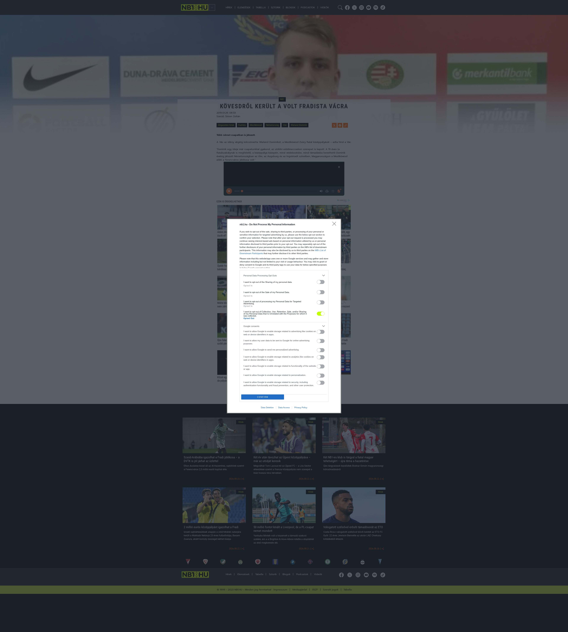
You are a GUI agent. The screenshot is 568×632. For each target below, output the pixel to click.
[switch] (321, 282)
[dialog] (284, 316)
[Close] (335, 224)
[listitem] (284, 275)
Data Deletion (267, 407)
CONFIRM (262, 397)
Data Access (284, 407)
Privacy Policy (300, 407)
